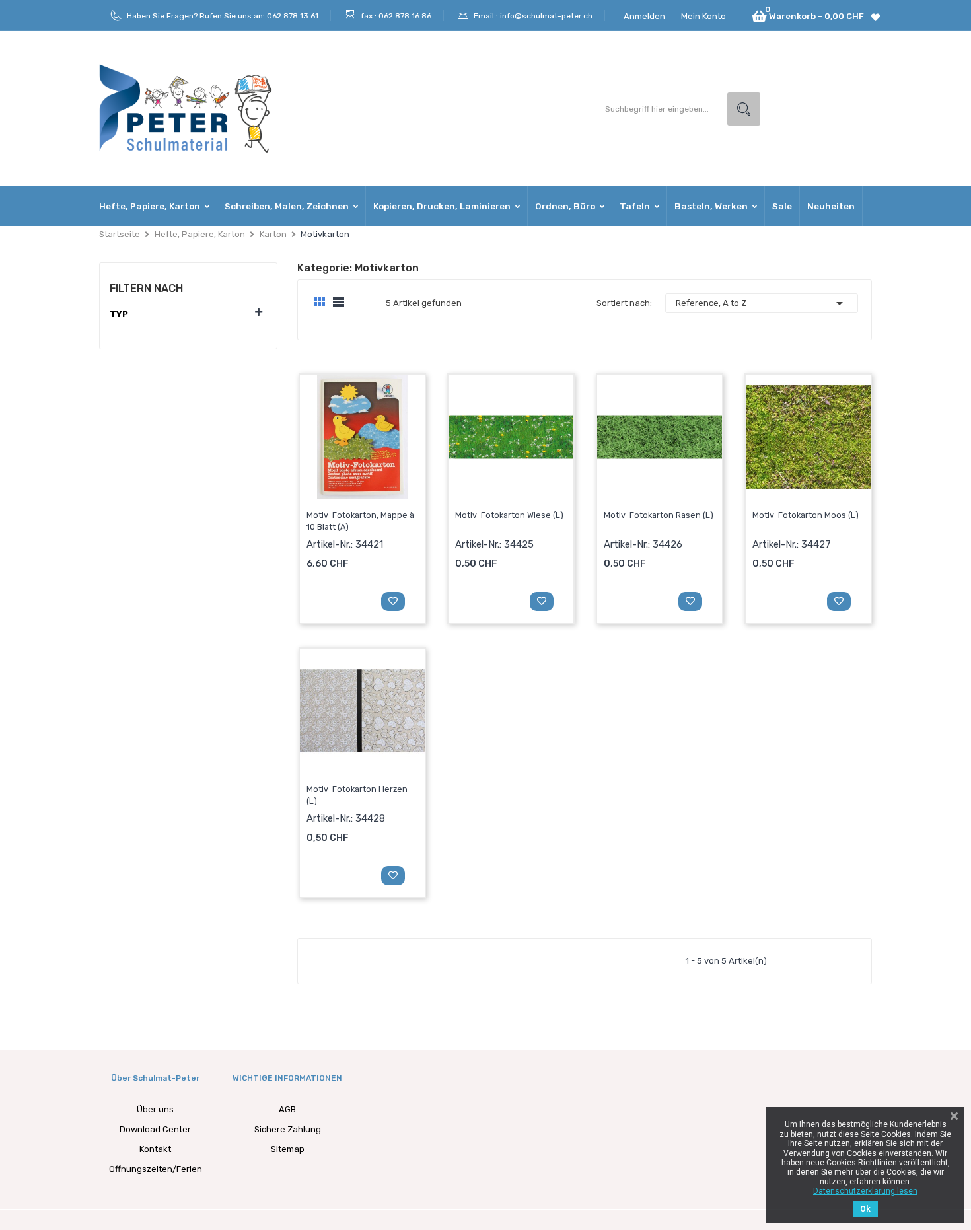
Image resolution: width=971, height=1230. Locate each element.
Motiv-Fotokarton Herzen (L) (357, 795)
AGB (287, 1109)
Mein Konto (703, 16)
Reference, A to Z (761, 303)
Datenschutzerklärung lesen (865, 1191)
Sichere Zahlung (287, 1129)
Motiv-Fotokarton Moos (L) (805, 515)
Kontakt (155, 1149)
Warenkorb (337, 600)
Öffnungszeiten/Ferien (155, 1169)
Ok (865, 1208)
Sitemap (288, 1149)
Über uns (155, 1109)
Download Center (155, 1129)
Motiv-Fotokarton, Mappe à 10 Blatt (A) (360, 521)
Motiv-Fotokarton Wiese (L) (509, 515)
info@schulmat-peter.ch (546, 15)
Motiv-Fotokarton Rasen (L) (658, 515)
